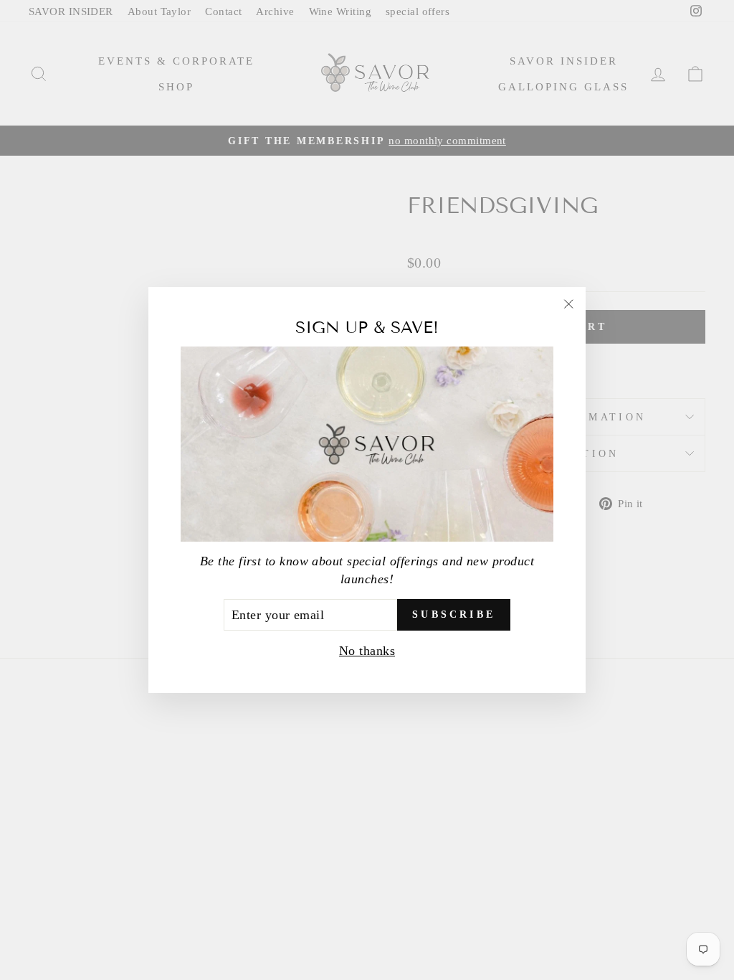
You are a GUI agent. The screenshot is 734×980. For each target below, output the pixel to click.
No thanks (367, 651)
